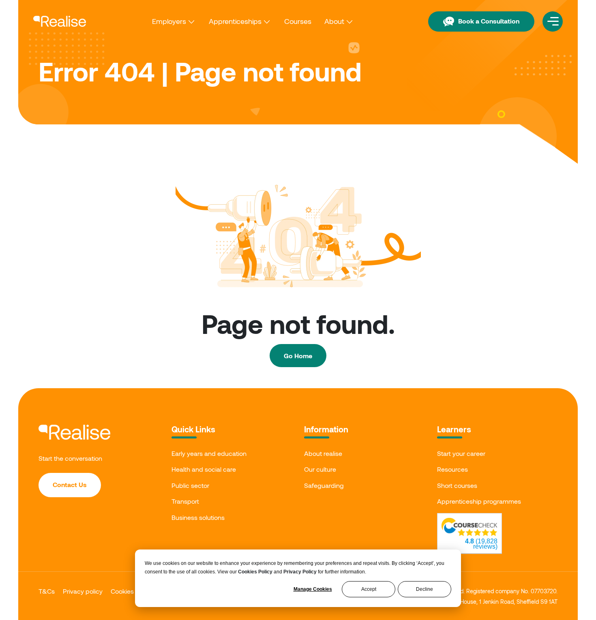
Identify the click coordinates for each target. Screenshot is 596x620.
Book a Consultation (488, 21)
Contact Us (70, 484)
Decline (424, 589)
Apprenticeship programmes (479, 501)
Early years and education (209, 453)
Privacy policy (83, 591)
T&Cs (47, 591)
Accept (368, 589)
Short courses (457, 485)
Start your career (461, 453)
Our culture (320, 469)
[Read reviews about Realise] (469, 527)
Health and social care (204, 469)
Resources (452, 469)
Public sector (190, 485)
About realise (323, 453)
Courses (297, 21)
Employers (169, 21)
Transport (185, 501)
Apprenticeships (235, 21)
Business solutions (198, 517)
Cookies (122, 591)
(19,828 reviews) (481, 544)
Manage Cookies (313, 589)
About (334, 21)
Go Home (298, 355)
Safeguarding (324, 485)
